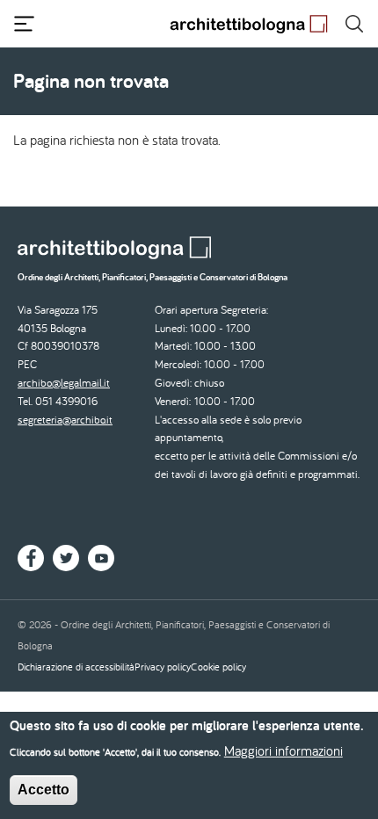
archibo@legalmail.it (64, 382)
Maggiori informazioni (283, 750)
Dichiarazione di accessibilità (76, 667)
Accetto (43, 789)
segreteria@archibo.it (65, 419)
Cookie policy (218, 667)
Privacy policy (162, 667)
